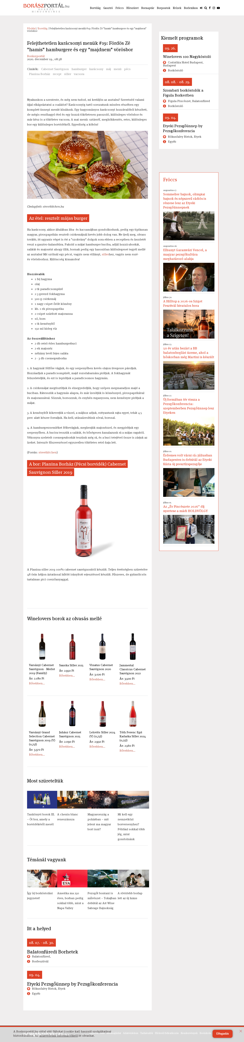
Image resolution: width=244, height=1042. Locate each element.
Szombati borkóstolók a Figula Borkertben (183, 93)
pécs (127, 69)
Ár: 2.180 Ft (36, 678)
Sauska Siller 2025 (71, 665)
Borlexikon (191, 7)
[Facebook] (210, 8)
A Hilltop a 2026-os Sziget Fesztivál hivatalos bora (182, 302)
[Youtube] (218, 8)
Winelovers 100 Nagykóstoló (187, 56)
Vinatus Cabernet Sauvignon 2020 (101, 667)
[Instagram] (214, 8)
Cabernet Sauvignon (55, 69)
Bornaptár (147, 7)
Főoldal (31, 28)
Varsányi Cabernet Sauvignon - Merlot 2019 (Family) (42, 669)
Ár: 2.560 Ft (127, 746)
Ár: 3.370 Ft (36, 750)
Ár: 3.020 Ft (97, 674)
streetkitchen (48, 452)
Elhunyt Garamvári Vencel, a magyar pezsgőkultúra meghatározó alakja (185, 253)
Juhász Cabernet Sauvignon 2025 (70, 734)
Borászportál (36, 56)
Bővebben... (37, 683)
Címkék (32, 69)
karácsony (96, 69)
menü (117, 69)
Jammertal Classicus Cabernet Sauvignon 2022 (133, 669)
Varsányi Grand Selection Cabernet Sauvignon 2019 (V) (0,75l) (42, 738)
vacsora (79, 74)
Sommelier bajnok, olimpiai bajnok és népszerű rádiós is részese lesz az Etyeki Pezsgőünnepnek (184, 199)
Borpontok (163, 7)
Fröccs (120, 7)
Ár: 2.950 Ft (66, 671)
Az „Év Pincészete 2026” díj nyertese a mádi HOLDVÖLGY (185, 507)
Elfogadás (222, 1033)
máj (108, 69)
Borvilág (95, 7)
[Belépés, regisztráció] (201, 8)
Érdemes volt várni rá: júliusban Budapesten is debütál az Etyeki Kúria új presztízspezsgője (187, 458)
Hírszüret (132, 7)
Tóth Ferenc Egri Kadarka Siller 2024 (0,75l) (133, 736)
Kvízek (177, 7)
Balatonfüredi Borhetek (52, 952)
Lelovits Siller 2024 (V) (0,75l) (102, 734)
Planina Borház (39, 74)
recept (57, 74)
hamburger (79, 69)
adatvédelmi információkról (58, 1036)
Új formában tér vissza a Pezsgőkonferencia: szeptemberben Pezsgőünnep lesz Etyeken (188, 404)
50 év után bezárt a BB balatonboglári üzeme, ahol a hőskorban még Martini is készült (188, 351)
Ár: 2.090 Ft (67, 742)
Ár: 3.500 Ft (127, 679)
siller (67, 74)
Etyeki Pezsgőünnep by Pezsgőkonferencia (72, 984)
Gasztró (108, 7)
